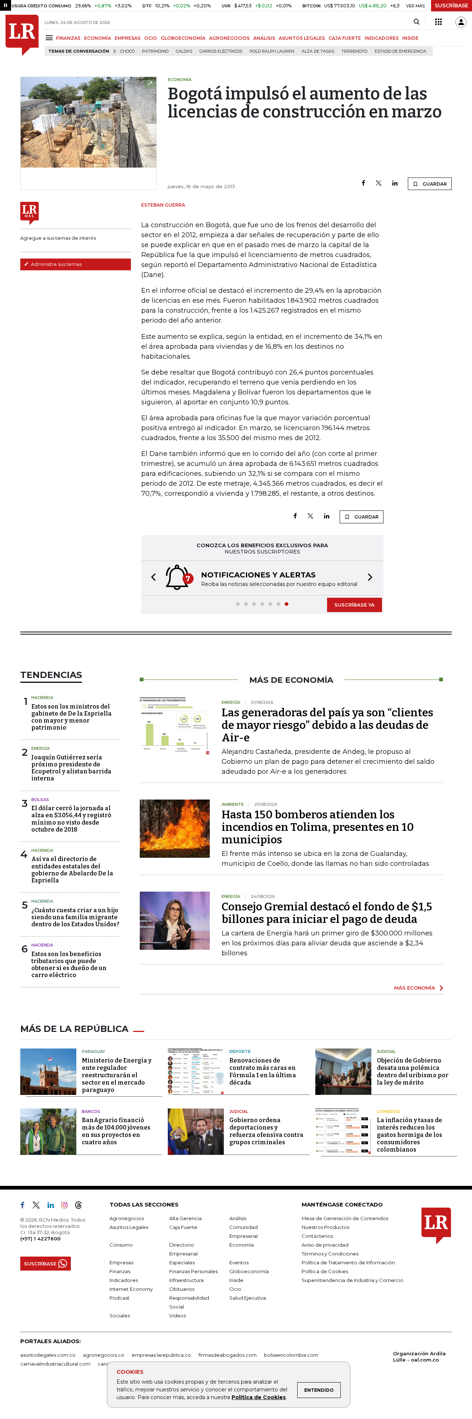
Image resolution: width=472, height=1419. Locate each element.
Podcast (119, 1298)
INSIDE (410, 38)
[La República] (22, 35)
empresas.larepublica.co (161, 1355)
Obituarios (181, 1289)
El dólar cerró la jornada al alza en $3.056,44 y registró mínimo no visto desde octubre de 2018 (71, 819)
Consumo (121, 1245)
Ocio (235, 1289)
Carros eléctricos (220, 51)
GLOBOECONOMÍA (183, 38)
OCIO (150, 38)
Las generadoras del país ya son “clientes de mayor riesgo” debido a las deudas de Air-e (327, 725)
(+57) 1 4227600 (40, 1238)
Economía (241, 1245)
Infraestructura (186, 1280)
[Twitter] (378, 183)
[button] (151, 578)
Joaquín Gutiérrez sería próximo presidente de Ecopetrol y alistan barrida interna (71, 768)
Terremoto (354, 51)
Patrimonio (155, 51)
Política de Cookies (259, 1397)
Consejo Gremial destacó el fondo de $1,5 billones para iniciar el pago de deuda (327, 913)
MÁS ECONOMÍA (414, 988)
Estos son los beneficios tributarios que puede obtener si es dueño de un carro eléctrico (69, 965)
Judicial (386, 1051)
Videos (177, 1315)
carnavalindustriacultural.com (55, 1364)
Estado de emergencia (400, 51)
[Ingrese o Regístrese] (460, 22)
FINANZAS (68, 38)
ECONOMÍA (97, 38)
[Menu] (50, 38)
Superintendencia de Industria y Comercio (352, 1280)
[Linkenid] (54, 1206)
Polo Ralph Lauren (272, 51)
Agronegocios (127, 1218)
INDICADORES (382, 38)
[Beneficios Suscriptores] (438, 22)
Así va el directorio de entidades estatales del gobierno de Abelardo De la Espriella (72, 870)
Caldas (184, 51)
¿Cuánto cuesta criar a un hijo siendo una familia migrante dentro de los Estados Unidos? (75, 917)
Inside (236, 1280)
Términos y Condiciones (330, 1254)
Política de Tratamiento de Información (348, 1262)
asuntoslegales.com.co (48, 1355)
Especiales (182, 1262)
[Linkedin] (395, 183)
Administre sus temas (55, 264)
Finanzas (120, 1271)
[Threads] (81, 1206)
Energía (40, 748)
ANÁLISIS (264, 38)
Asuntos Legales (129, 1227)
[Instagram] (67, 1206)
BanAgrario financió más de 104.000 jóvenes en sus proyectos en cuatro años (116, 1131)
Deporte (240, 1051)
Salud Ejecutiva (247, 1298)
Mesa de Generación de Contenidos (345, 1218)
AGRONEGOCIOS (229, 38)
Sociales (120, 1315)
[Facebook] (363, 183)
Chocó (127, 51)
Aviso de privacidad (325, 1245)
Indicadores (124, 1280)
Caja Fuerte (183, 1227)
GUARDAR (434, 184)
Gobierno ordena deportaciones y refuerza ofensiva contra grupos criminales (266, 1131)
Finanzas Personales (193, 1271)
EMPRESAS (127, 38)
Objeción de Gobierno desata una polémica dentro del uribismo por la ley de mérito (412, 1071)
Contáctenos (317, 1236)
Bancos (91, 1111)
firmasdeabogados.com (227, 1355)
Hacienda (42, 697)
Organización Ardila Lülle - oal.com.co (419, 1356)
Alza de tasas (318, 51)
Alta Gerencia (185, 1218)
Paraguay (93, 1051)
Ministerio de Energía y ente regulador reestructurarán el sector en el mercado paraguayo (117, 1075)
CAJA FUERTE (345, 38)
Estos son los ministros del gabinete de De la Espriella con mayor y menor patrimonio (71, 717)
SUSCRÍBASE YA (354, 605)
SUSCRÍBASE (451, 5)
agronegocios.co (103, 1355)
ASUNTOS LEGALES (302, 38)
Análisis (237, 1218)
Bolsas (40, 799)
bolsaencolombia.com (291, 1355)
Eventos (239, 1262)
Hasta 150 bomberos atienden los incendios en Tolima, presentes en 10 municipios (318, 827)
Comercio (388, 1111)
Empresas (121, 1262)
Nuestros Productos (325, 1227)
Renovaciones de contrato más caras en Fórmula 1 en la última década (262, 1071)
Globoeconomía (249, 1271)
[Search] (416, 22)
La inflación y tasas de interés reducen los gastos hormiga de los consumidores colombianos (409, 1135)
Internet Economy (131, 1289)
